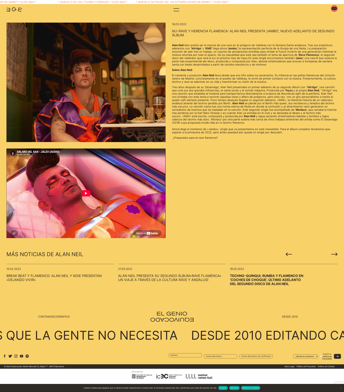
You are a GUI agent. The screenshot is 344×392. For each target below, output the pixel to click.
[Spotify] (27, 357)
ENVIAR (337, 356)
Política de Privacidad (306, 366)
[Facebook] (5, 357)
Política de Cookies (326, 366)
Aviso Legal (289, 366)
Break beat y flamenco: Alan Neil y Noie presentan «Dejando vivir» (54, 278)
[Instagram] (16, 357)
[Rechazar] (340, 388)
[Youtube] (21, 357)
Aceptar (223, 388)
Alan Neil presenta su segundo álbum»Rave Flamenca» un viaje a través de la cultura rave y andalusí (169, 278)
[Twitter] (10, 357)
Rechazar (234, 388)
